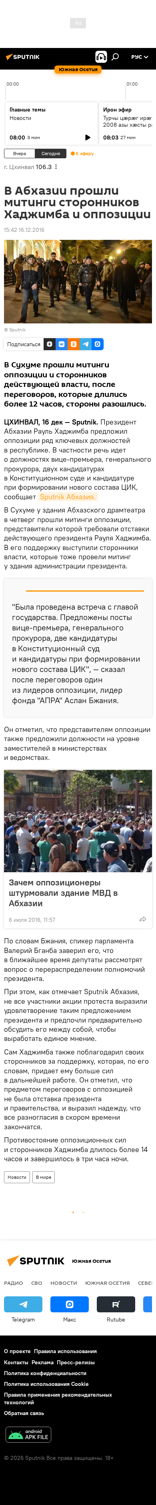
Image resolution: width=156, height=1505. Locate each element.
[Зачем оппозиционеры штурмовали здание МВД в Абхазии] (78, 821)
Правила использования (65, 1351)
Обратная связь (24, 1413)
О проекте (17, 1351)
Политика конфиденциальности (45, 1373)
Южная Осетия (107, 1282)
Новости (20, 118)
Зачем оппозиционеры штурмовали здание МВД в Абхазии (63, 892)
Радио (13, 1282)
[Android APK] (28, 1436)
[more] (143, 919)
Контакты (16, 1362)
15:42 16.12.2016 (24, 229)
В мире (43, 1177)
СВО (36, 1282)
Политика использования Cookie (46, 1383)
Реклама (43, 1362)
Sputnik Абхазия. (68, 496)
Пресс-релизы (76, 1362)
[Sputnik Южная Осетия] (24, 60)
